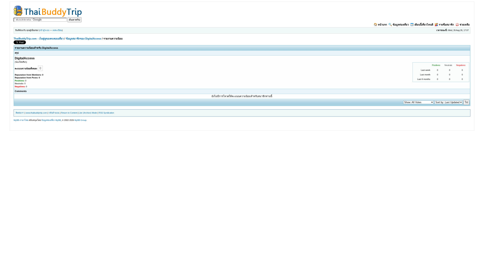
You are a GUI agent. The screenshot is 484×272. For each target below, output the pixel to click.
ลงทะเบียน (57, 30)
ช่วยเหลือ (465, 24)
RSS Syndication (106, 113)
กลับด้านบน (54, 113)
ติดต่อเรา (20, 113)
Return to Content (69, 113)
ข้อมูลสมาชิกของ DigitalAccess (83, 38)
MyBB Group (80, 120)
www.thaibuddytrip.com (36, 113)
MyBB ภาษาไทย (21, 120)
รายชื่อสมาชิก (446, 24)
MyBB (58, 120)
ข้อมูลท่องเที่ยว (401, 24)
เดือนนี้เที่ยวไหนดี (423, 24)
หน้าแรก (382, 24)
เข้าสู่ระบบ (44, 30)
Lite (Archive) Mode (88, 113)
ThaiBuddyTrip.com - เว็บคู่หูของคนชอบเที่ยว (39, 38)
